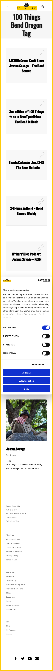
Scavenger (10, 597)
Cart (8, 622)
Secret (24, 468)
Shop (8, 626)
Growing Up (11, 581)
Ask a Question (12, 521)
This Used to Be (13, 605)
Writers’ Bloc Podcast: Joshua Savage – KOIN (26, 256)
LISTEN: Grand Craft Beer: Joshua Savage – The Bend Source (26, 65)
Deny (26, 389)
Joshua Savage (15, 448)
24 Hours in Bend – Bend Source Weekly (26, 211)
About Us (10, 535)
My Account (11, 630)
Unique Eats (11, 609)
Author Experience (14, 551)
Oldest (9, 593)
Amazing (10, 576)
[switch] (46, 336)
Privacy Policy (12, 556)
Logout (9, 634)
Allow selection (26, 381)
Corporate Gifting (13, 547)
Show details (38, 364)
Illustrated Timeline (14, 589)
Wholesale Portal (13, 539)
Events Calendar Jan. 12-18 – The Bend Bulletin (26, 165)
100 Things (11, 464)
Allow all (26, 373)
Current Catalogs (13, 543)
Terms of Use (11, 560)
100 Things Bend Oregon (29, 464)
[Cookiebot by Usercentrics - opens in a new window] (38, 280)
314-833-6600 (11, 517)
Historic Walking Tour (15, 585)
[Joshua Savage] (26, 420)
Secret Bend (33, 468)
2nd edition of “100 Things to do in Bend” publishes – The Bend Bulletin (26, 116)
